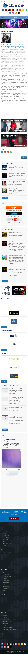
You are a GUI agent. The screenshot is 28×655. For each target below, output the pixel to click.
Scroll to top (25, 652)
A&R (3, 572)
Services (4, 590)
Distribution (5, 578)
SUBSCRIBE (13, 518)
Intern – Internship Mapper (7, 621)
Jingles (4, 584)
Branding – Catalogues (7, 576)
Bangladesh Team (6, 545)
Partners (4, 533)
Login (26, 1)
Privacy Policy (5, 636)
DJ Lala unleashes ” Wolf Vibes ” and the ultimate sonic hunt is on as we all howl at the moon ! (16, 183)
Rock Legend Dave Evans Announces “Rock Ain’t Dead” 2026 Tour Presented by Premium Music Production (16, 400)
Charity (4, 529)
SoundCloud (5, 608)
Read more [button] (5, 447)
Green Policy (5, 531)
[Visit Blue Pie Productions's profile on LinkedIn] (4, 440)
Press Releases (6, 535)
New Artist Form (5, 560)
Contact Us (5, 615)
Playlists (4, 601)
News (4, 558)
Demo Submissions (6, 619)
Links (4, 638)
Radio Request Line (6, 606)
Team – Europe (5, 539)
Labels (4, 599)
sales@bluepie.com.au (8, 1)
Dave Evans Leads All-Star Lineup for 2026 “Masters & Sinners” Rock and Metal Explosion (16, 391)
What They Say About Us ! (7, 627)
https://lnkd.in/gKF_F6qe (13, 445)
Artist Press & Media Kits (7, 552)
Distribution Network (6, 580)
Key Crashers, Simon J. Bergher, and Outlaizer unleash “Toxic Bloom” (16, 175)
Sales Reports (5, 588)
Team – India (5, 541)
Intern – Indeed (5, 623)
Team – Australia (6, 537)
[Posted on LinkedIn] (19, 440)
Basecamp (5, 617)
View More (5, 197)
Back (24, 157)
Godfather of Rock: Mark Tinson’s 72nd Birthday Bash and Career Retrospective (15, 410)
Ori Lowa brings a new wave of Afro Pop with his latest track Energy (16, 167)
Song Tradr (5, 640)
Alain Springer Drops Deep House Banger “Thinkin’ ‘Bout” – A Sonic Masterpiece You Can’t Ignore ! (16, 191)
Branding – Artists (6, 574)
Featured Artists (5, 556)
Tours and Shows (6, 565)
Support (4, 625)
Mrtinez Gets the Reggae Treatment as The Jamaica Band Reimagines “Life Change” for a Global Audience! (16, 235)
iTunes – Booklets (6, 582)
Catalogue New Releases (7, 597)
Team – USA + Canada (7, 543)
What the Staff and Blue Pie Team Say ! (10, 629)
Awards (4, 527)
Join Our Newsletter (6, 586)
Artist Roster (5, 554)
